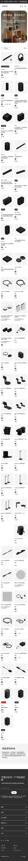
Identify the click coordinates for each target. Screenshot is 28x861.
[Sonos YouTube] (9, 840)
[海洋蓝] (8, 104)
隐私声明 (15, 845)
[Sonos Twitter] (6, 840)
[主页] (5, 6)
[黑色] (2, 75)
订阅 (14, 792)
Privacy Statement (18, 797)
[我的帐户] (20, 6)
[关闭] (2, 2)
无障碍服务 (3, 848)
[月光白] (4, 710)
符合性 (15, 848)
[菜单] (25, 6)
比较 (7, 48)
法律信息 (3, 845)
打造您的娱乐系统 (23, 1)
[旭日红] (6, 104)
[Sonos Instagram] (4, 840)
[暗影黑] (15, 609)
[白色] (4, 75)
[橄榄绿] (10, 104)
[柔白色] (17, 72)
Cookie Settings (17, 850)
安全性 (2, 850)
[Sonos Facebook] (2, 840)
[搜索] (22, 6)
